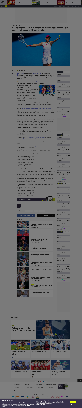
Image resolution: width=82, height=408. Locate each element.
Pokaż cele (72, 404)
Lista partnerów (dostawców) (40, 404)
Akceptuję (73, 401)
